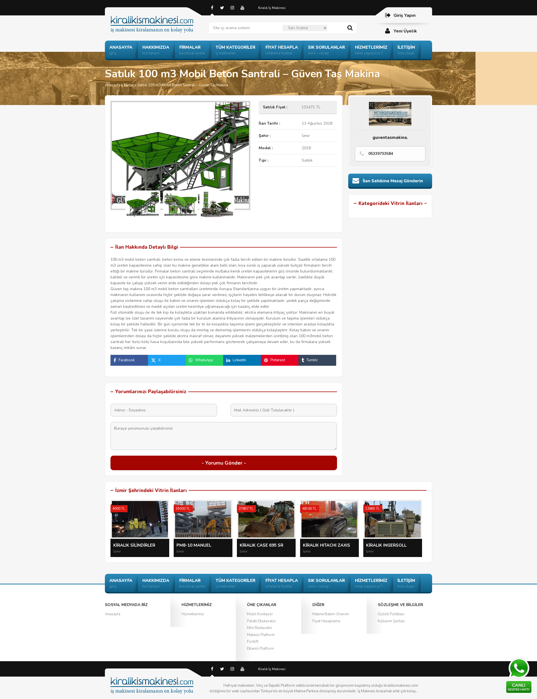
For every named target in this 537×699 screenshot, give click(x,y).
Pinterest (277, 360)
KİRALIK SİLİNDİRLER (134, 545)
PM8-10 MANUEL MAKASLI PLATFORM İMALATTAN (197, 545)
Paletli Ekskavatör (261, 621)
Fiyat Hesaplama (326, 621)
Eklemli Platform (260, 648)
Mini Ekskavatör (259, 627)
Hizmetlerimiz (193, 614)
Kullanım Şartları (391, 621)
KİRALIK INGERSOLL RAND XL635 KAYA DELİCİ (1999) (392, 545)
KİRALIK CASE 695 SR (261, 545)
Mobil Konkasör (260, 614)
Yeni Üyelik (405, 31)
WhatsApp (204, 360)
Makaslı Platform (261, 634)
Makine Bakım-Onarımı (330, 614)
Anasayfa (112, 85)
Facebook (127, 360)
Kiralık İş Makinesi (272, 8)
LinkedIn (239, 360)
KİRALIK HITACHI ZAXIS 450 (326, 545)
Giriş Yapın (405, 15)
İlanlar (129, 85)
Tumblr (312, 360)
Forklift (252, 641)
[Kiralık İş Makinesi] (156, 17)
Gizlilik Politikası (391, 614)
